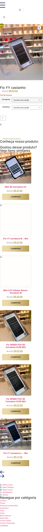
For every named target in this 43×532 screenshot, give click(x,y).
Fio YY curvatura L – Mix (15, 453)
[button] (39, 28)
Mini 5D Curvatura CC (15, 187)
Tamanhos (6, 107)
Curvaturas (6, 99)
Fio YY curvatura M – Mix (15, 238)
